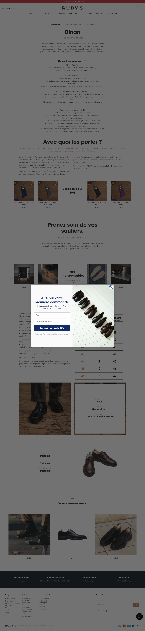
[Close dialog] (111, 287)
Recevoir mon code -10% (52, 328)
